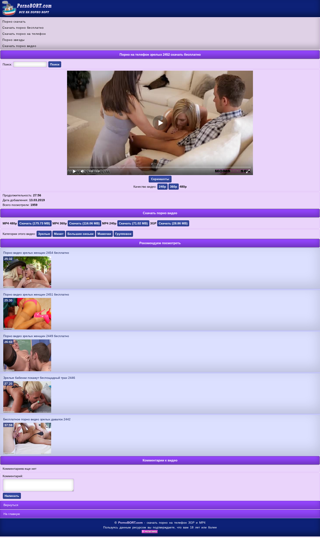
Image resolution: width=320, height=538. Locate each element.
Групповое (123, 234)
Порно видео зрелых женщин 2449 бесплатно (36, 336)
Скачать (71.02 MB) (133, 223)
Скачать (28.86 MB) (173, 223)
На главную (11, 514)
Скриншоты (160, 179)
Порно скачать (14, 21)
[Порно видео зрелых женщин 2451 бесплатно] (27, 328)
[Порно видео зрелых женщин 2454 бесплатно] (27, 287)
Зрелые (44, 234)
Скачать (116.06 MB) (84, 223)
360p (173, 186)
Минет (59, 234)
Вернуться (10, 505)
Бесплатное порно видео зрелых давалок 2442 (37, 419)
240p (162, 186)
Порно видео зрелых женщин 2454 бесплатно (36, 252)
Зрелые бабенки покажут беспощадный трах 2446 (39, 377)
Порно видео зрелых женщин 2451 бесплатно (36, 294)
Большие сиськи (80, 234)
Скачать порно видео (19, 46)
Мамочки (104, 234)
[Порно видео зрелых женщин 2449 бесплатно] (27, 370)
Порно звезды (13, 40)
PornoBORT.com (130, 522)
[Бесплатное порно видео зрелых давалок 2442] (27, 453)
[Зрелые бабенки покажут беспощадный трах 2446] (27, 411)
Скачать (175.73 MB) (34, 223)
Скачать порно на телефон (24, 33)
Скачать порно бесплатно (23, 27)
